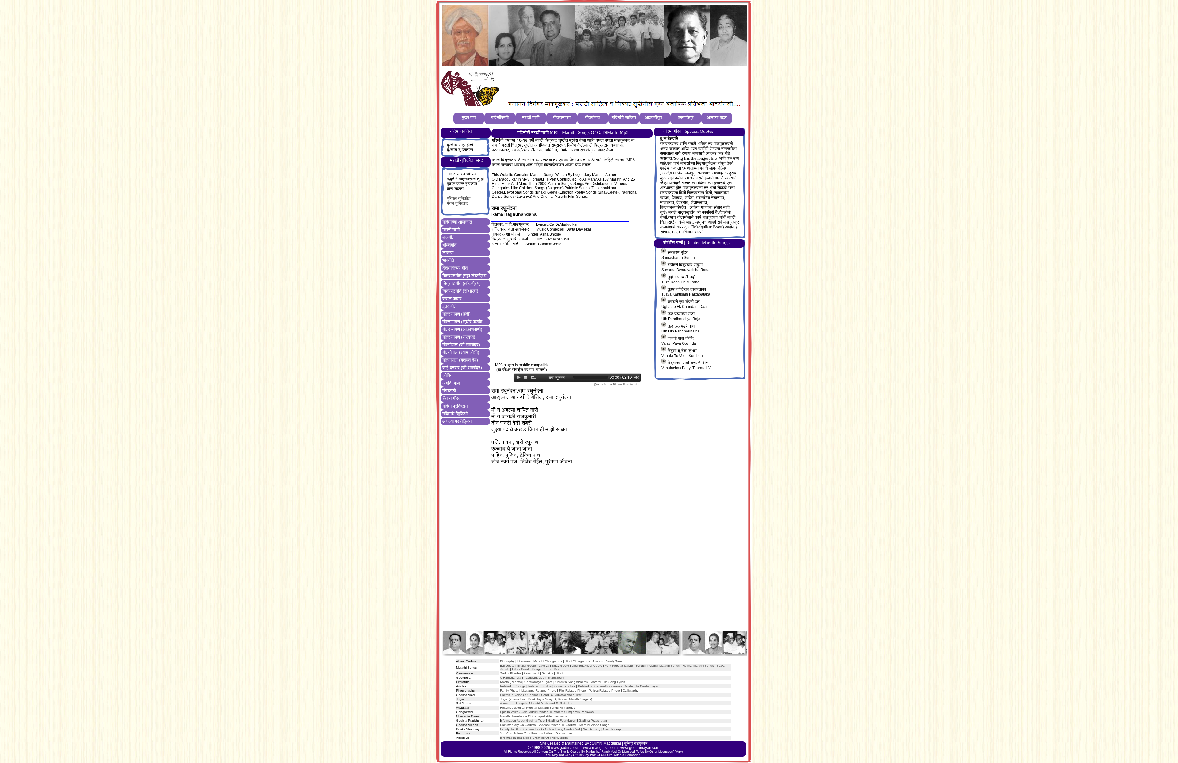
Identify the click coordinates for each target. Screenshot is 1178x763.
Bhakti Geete (526, 665)
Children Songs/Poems (571, 682)
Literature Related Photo (538, 690)
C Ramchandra (510, 677)
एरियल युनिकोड (459, 198)
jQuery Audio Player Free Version (617, 384)
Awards (597, 661)
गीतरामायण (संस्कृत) (458, 336)
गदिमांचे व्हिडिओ (455, 413)
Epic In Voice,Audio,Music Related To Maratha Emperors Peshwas (547, 712)
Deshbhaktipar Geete (587, 665)
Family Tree (614, 661)
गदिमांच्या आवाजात (457, 221)
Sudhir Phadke (510, 673)
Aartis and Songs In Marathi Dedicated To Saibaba (536, 703)
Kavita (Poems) (511, 682)
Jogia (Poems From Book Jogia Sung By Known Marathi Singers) (546, 699)
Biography (507, 661)
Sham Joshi (555, 677)
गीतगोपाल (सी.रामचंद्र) (461, 344)
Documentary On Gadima (518, 725)
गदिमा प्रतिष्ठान (455, 405)
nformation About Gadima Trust (523, 720)
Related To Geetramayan (641, 686)
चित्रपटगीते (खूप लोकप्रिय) (465, 275)
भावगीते (448, 260)
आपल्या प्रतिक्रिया (457, 421)
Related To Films (540, 686)
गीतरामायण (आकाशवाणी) (462, 329)
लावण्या (447, 252)
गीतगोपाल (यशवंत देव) (460, 359)
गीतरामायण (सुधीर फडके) (463, 321)
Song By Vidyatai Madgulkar (561, 694)
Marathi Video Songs (594, 725)
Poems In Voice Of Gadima (519, 694)
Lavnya (543, 665)
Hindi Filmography (577, 661)
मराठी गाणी (451, 229)
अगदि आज (451, 382)
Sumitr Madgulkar (606, 743)
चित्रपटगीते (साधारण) (460, 290)
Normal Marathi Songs (698, 665)
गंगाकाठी (449, 390)
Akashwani (531, 673)
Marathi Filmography (547, 661)
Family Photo (509, 690)
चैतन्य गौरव (451, 398)
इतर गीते (449, 306)
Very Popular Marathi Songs (625, 665)
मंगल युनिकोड (457, 203)
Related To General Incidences (600, 686)
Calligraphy (630, 690)
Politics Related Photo (604, 690)
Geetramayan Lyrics (538, 682)
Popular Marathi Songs (663, 665)
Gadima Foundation (562, 720)
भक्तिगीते (449, 244)
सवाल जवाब (451, 298)
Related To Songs (512, 686)
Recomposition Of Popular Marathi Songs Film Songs (537, 707)
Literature (523, 661)
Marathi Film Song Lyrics (608, 682)
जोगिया (447, 375)
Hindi (559, 673)
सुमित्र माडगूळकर (635, 743)
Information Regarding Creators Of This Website (534, 737)
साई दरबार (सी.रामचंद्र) (462, 367)
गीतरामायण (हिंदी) (456, 313)
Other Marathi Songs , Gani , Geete (537, 669)
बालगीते (448, 237)
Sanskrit (547, 673)
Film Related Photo (572, 690)
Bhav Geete (561, 665)
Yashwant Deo (534, 677)
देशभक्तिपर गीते (455, 267)
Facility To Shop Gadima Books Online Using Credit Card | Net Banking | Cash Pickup (560, 729)
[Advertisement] (613, 83)
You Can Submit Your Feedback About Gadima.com (536, 733)
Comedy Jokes (564, 686)
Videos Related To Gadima (558, 725)
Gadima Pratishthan (593, 720)
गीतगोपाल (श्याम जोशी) (460, 352)
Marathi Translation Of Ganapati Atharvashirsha (533, 716)
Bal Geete (507, 665)
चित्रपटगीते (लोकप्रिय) (461, 283)
